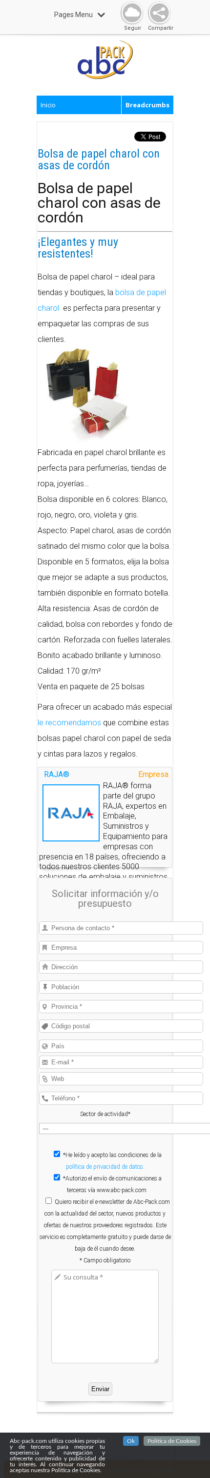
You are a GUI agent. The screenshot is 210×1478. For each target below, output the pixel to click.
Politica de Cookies (171, 1441)
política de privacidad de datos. (105, 1166)
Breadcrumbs (147, 104)
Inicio (48, 104)
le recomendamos (69, 722)
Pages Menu (73, 15)
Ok (131, 1441)
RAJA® (56, 774)
